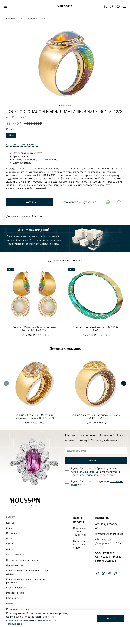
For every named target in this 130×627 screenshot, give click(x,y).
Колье (9, 543)
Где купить (39, 216)
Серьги (10, 527)
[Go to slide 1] (59, 105)
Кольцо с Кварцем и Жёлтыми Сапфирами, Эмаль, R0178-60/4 (34, 416)
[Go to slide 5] (68, 105)
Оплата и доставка (16, 587)
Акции (9, 548)
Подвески (11, 533)
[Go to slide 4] (66, 105)
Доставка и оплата (18, 216)
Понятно (111, 618)
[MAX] (115, 573)
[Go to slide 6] (70, 105)
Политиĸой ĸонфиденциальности (92, 475)
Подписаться (96, 460)
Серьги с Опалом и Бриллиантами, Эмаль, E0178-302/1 (35, 328)
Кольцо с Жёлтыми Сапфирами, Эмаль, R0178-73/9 (95, 416)
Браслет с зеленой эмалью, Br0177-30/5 (95, 328)
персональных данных (85, 471)
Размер (10, 129)
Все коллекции (28, 18)
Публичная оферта (16, 565)
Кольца (10, 522)
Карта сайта (13, 597)
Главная (10, 18)
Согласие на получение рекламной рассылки (25, 580)
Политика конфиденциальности (23, 560)
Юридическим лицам (17, 609)
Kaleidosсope (49, 18)
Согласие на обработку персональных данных (27, 572)
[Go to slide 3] (63, 105)
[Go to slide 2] (61, 105)
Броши (9, 538)
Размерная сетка (15, 592)
